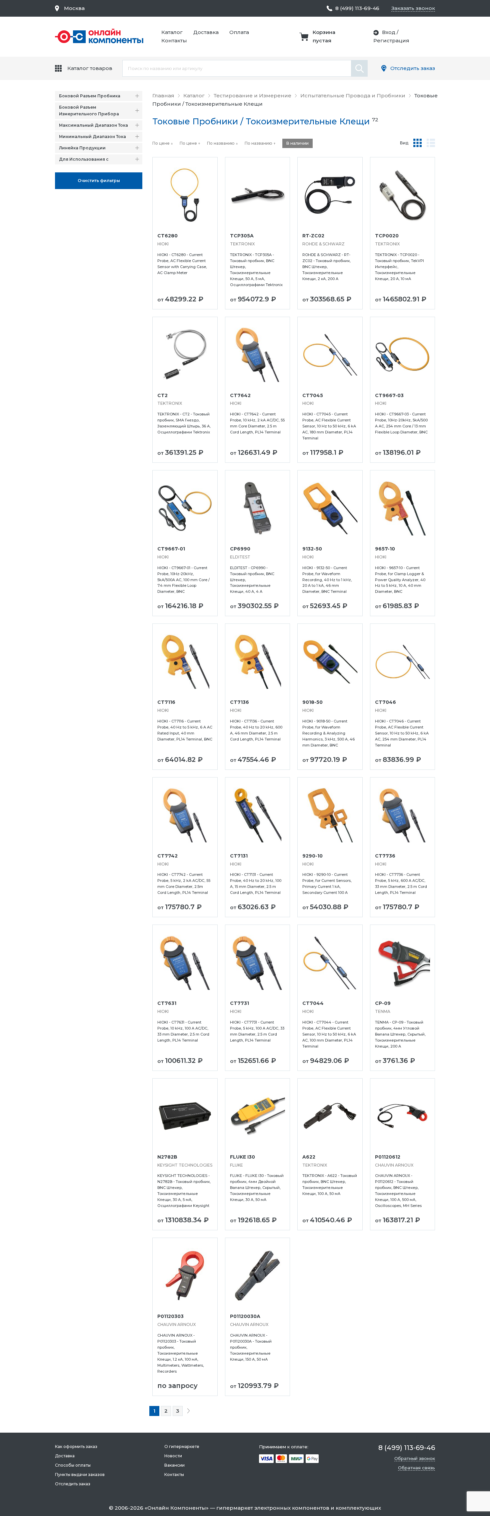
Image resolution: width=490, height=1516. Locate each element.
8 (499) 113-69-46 (357, 8)
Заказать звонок (413, 8)
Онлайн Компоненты (176, 1508)
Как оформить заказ (76, 1446)
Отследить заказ (412, 68)
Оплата (239, 32)
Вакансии (174, 1465)
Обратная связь (416, 1467)
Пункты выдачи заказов (80, 1474)
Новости (173, 1455)
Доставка (206, 32)
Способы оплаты (73, 1465)
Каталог (172, 32)
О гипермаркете (181, 1446)
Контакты (174, 40)
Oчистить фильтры (99, 180)
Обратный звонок (414, 1458)
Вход (388, 32)
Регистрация (391, 40)
